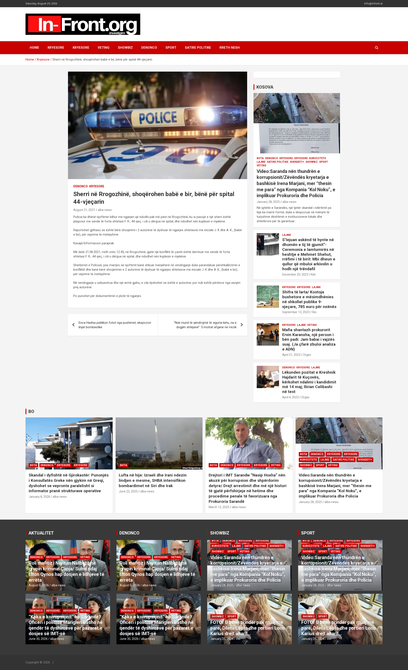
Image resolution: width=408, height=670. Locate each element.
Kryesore (81, 47)
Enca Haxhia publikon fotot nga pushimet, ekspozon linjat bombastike (115, 325)
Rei (314, 312)
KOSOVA (264, 87)
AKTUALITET (41, 533)
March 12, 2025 (219, 507)
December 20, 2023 (295, 274)
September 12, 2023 (296, 312)
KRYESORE (56, 47)
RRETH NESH (230, 47)
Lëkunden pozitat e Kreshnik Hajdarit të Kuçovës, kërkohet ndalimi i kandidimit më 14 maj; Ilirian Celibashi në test (309, 382)
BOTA (260, 158)
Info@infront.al (373, 3)
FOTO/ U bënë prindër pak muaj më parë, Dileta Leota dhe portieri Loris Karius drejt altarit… (247, 628)
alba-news (105, 210)
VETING (103, 47)
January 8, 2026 (39, 496)
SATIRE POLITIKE (198, 47)
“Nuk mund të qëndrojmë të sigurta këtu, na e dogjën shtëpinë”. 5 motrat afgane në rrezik (205, 325)
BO (31, 411)
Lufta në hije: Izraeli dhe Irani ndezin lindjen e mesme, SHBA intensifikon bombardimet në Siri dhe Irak (153, 480)
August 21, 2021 (84, 210)
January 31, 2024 (222, 638)
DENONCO (149, 47)
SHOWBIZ (125, 47)
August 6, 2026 (39, 585)
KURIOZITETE (317, 158)
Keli (313, 274)
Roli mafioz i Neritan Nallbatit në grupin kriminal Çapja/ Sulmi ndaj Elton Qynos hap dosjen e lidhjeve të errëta (66, 571)
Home (34, 47)
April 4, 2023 (290, 397)
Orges (307, 354)
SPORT (171, 47)
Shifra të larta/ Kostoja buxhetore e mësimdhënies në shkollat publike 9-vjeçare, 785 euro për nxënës (309, 299)
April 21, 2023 (291, 354)
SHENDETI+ (297, 161)
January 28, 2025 (268, 202)
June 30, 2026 (38, 638)
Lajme (261, 161)
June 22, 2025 (128, 491)
